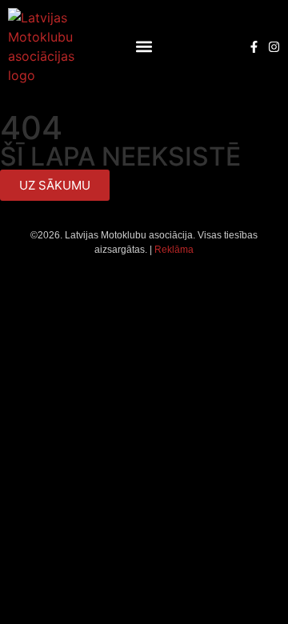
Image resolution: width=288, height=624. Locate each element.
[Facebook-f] (254, 47)
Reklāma (174, 249)
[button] (144, 47)
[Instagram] (274, 47)
